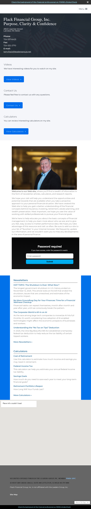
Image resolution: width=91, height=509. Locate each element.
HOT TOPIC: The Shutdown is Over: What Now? (36, 285)
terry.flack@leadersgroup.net (17, 52)
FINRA (68, 478)
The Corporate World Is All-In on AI (30, 312)
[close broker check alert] (88, 2)
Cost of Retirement (23, 356)
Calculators (20, 351)
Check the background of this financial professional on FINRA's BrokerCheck (44, 2)
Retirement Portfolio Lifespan (28, 386)
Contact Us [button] (12, 105)
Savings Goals (20, 376)
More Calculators (23, 395)
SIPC (74, 478)
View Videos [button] (12, 79)
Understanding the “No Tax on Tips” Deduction (36, 328)
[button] (83, 9)
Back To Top (81, 502)
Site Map (14, 494)
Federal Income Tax (23, 366)
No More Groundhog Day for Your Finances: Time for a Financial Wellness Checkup (44, 301)
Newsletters (21, 280)
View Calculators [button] (15, 131)
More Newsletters (23, 342)
